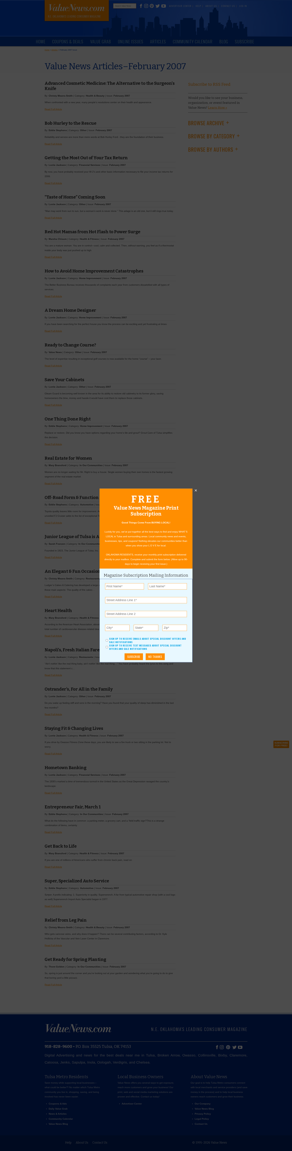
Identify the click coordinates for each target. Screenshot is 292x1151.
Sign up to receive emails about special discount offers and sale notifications (147, 640)
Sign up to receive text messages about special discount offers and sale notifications (145, 647)
